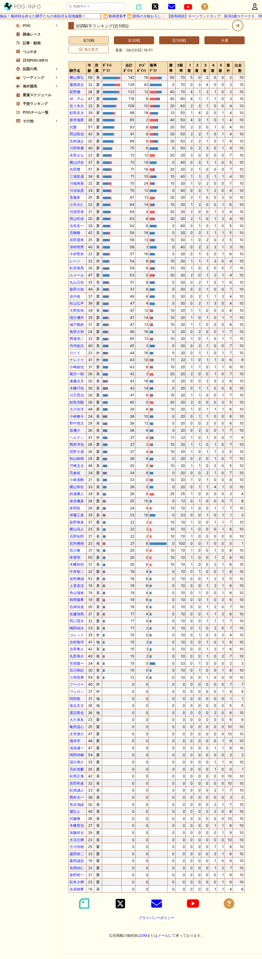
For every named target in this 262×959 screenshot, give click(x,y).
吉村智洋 (77, 642)
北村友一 (77, 226)
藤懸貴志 (77, 84)
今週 (224, 40)
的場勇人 (77, 494)
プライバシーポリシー (156, 918)
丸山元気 (77, 282)
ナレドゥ (77, 360)
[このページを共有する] (237, 25)
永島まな (77, 155)
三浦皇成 (77, 176)
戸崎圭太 (77, 465)
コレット (77, 635)
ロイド (75, 353)
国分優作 (77, 317)
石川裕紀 (77, 670)
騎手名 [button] (75, 70)
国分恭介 (77, 762)
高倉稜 (75, 473)
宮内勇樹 (77, 543)
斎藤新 (75, 197)
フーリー (77, 684)
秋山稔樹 (77, 458)
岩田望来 (77, 240)
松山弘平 (77, 303)
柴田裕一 (77, 875)
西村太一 (77, 797)
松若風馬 (77, 268)
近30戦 (134, 40)
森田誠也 (77, 860)
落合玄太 (77, 705)
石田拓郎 (77, 536)
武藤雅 (75, 818)
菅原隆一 (77, 663)
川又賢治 (77, 395)
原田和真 (77, 783)
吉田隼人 (77, 649)
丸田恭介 (77, 656)
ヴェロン (77, 691)
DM (144, 935)
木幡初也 (77, 564)
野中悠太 (77, 423)
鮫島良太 (77, 112)
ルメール (77, 275)
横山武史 (77, 162)
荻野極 (75, 92)
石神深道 (77, 607)
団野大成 (77, 451)
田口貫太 (77, 621)
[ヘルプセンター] (204, 6)
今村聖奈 (77, 254)
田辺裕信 (77, 134)
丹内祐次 (77, 345)
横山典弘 (77, 77)
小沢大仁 (77, 204)
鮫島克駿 (77, 402)
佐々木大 (77, 106)
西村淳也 (77, 444)
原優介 (75, 430)
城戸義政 (77, 324)
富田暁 (75, 508)
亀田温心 (77, 726)
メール (163, 935)
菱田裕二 (77, 854)
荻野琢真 (77, 522)
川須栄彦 (77, 190)
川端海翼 (77, 183)
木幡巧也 (77, 388)
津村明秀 (77, 247)
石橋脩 (75, 232)
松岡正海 (77, 776)
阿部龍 (75, 698)
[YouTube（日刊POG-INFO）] (188, 7)
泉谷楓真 (77, 501)
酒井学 (75, 741)
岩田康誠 (77, 578)
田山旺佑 (77, 218)
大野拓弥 (77, 310)
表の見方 (91, 49)
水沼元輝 (77, 840)
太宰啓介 (77, 734)
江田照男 (77, 677)
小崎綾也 (77, 367)
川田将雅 (77, 148)
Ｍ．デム (77, 98)
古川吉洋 (77, 409)
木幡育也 (77, 825)
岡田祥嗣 (77, 755)
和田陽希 (77, 599)
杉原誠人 (77, 790)
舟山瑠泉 (77, 592)
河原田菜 (77, 211)
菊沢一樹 (77, 374)
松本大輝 (77, 882)
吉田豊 (75, 169)
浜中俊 (75, 296)
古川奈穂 (77, 846)
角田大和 (77, 331)
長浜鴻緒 (77, 804)
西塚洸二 (77, 338)
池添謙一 (77, 748)
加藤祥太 (77, 832)
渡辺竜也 (77, 712)
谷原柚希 (77, 889)
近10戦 (88, 40)
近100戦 (179, 40)
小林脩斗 (77, 416)
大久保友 (77, 719)
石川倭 (75, 550)
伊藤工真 (77, 515)
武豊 (73, 127)
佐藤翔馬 (77, 614)
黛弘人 (75, 811)
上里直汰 (77, 585)
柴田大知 (77, 289)
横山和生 (77, 487)
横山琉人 (77, 529)
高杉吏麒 (77, 769)
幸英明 (75, 557)
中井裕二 (77, 571)
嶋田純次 (77, 628)
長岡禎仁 (77, 868)
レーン (75, 261)
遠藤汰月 (77, 381)
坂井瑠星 (77, 120)
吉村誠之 (77, 141)
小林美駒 (77, 479)
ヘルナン (77, 437)
